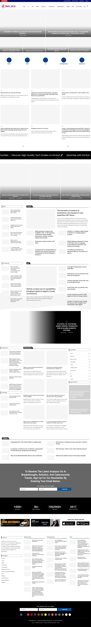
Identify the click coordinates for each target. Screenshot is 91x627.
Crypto (80, 379)
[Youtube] (38, 614)
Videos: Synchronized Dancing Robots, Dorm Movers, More (15, 211)
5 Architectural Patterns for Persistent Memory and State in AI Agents (77, 251)
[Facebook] (21, 614)
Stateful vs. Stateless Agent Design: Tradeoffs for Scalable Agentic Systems (11, 50)
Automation (80, 370)
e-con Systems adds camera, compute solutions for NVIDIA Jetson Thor (76, 195)
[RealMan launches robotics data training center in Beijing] (5, 227)
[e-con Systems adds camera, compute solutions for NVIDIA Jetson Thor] (76, 182)
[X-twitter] (25, 614)
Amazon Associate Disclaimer (8, 571)
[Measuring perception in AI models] (27, 583)
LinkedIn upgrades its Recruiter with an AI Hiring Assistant (78, 281)
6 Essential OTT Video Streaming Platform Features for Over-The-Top (15, 412)
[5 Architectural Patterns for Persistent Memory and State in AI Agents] (62, 251)
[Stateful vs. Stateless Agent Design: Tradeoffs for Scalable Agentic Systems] (11, 44)
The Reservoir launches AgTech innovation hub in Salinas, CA (16, 219)
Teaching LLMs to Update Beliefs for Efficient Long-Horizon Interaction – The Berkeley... (80, 50)
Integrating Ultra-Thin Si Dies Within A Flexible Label (26, 442)
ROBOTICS (43, 6)
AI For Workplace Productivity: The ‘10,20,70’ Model (61, 541)
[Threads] (66, 614)
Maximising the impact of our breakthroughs (83, 570)
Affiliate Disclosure (5, 569)
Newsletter (82, 0)
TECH (24, 6)
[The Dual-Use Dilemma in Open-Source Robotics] (50, 581)
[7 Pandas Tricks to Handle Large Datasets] (50, 560)
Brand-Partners (75, 0)
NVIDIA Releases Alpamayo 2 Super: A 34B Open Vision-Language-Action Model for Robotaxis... (57, 50)
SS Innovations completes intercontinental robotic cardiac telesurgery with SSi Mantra (61, 547)
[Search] (89, 7)
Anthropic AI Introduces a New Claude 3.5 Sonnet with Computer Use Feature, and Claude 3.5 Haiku (83, 583)
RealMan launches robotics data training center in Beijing (17, 226)
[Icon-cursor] (63, 614)
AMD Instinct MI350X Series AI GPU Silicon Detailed (71, 456)
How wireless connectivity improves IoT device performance (16, 300)
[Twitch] (49, 614)
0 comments (19, 198)
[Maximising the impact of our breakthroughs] (73, 571)
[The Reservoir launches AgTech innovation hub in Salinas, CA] (5, 219)
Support (87, 0)
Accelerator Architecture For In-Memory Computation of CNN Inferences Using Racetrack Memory (27, 449)
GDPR (2, 562)
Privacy (3, 558)
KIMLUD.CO (34, 620)
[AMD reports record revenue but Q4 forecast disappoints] (62, 275)
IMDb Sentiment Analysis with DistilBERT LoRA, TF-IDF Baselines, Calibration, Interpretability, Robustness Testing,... (68, 32)
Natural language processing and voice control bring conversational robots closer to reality (15, 269)
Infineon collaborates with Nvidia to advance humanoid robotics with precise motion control (16, 293)
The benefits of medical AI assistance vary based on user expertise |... (23, 32)
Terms (2, 560)
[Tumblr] (35, 614)
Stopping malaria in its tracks (39, 128)
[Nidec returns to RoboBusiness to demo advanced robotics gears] (45, 182)
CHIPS (37, 6)
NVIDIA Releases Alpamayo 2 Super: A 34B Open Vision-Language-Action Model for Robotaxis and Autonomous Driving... (77, 244)
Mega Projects (80, 359)
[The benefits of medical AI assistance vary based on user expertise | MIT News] (22, 23)
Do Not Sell (3, 565)
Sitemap (3, 575)
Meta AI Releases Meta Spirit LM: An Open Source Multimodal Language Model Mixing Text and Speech (14, 130)
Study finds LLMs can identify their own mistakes (77, 288)
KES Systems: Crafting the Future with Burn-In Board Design (71, 443)
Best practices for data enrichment (11, 93)
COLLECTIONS (79, 6)
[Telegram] (70, 614)
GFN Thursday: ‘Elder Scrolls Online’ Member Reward (71, 449)
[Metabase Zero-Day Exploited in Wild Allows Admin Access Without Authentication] (46, 327)
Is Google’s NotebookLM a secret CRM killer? (77, 267)
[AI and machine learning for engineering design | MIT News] (73, 576)
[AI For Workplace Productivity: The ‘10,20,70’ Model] (50, 542)
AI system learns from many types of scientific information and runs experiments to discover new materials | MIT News (60, 575)
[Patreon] (59, 614)
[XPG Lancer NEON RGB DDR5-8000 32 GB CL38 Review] (5, 457)
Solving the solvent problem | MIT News (34, 51)
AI (28, 6)
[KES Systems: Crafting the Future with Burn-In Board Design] (51, 443)
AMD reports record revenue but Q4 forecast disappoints (77, 274)
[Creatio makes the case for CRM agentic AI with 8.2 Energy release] (62, 296)
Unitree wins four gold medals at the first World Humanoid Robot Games (16, 285)
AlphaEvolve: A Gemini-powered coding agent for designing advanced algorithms (61, 553)
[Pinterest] (31, 614)
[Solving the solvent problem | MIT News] (34, 44)
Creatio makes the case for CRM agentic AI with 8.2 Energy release (77, 295)
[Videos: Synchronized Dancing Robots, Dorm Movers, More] (5, 212)
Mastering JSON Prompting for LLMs (82, 558)
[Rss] (52, 614)
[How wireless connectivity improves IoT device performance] (5, 300)
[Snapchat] (45, 614)
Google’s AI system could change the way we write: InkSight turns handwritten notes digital (77, 302)
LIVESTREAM (80, 362)
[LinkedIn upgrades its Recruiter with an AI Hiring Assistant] (62, 282)
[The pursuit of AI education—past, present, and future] (76, 78)
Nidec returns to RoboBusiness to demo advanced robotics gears (45, 195)
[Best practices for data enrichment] (15, 78)
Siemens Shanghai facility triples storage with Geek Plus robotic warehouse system (16, 277)
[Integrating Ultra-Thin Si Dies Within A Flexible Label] (5, 443)
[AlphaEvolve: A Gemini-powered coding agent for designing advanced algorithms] (50, 554)
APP (32, 6)
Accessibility (4, 567)
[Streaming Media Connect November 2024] (4, 398)
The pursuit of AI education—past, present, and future (75, 93)
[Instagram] (28, 614)
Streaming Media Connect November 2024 (15, 397)
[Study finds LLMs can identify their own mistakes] (62, 289)
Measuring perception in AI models (38, 582)
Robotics (80, 356)
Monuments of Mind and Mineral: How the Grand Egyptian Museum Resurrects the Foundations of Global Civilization (79, 394)
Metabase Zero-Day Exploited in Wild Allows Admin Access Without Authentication (67, 331)
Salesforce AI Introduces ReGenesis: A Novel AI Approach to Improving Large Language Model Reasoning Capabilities (44, 94)
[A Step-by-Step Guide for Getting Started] (4, 405)
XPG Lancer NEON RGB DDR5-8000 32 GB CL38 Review (26, 456)
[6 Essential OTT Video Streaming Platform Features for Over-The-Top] (4, 413)
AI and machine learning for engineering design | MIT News (83, 576)
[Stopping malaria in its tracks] (45, 114)
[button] (2, 182)
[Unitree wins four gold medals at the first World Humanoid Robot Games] (5, 285)
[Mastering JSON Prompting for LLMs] (73, 559)
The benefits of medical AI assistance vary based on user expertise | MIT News (70, 212)
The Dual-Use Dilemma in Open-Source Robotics (60, 580)
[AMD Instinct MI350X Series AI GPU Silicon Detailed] (51, 457)
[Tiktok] (56, 614)
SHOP (73, 6)
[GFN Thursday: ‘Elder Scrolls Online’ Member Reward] (51, 450)
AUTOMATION (51, 6)
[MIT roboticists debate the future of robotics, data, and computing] (15, 182)
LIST (84, 6)
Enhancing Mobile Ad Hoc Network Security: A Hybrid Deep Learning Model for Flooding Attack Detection (84, 564)
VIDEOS (68, 6)
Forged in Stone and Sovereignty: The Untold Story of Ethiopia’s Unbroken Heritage (79, 410)
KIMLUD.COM (49, 620)
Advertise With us (67, 0)
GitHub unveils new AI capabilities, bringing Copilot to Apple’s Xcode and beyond (41, 291)
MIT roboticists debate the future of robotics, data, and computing (15, 195)
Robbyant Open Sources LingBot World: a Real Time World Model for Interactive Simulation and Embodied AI (84, 552)
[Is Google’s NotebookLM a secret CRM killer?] (62, 268)
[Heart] (42, 614)
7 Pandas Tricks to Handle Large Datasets (61, 559)
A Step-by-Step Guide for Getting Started (14, 404)
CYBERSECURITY (60, 6)
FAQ (2, 573)
